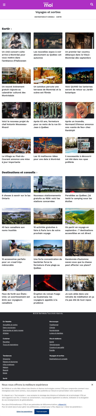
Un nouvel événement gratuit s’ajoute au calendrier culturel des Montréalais (14, 91)
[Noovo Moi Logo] (48, 5)
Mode (5, 373)
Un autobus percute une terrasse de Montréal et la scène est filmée (47, 89)
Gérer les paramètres (24, 411)
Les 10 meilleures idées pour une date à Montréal (47, 157)
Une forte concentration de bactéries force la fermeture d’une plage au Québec (48, 263)
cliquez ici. (62, 404)
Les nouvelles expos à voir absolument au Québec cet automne (47, 55)
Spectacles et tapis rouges (13, 330)
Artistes (6, 333)
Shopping (6, 359)
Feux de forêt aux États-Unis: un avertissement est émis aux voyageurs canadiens (16, 298)
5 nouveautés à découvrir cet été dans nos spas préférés (78, 159)
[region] (48, 398)
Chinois (52, 328)
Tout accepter (41, 411)
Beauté (5, 370)
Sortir (58, 17)
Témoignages (54, 345)
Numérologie (54, 330)
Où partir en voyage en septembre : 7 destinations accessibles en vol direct (79, 230)
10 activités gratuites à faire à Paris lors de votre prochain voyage (47, 230)
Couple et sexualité (56, 347)
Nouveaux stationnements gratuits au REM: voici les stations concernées (47, 198)
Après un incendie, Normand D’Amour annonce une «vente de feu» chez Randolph (79, 126)
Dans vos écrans (9, 328)
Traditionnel (53, 325)
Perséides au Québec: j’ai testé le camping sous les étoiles (78, 198)
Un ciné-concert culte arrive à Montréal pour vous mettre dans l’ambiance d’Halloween (14, 56)
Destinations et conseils (44, 17)
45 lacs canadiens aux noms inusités (13, 228)
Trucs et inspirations (10, 345)
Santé (51, 342)
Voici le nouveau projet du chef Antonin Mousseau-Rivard (15, 124)
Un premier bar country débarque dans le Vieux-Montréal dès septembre (78, 55)
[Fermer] (92, 384)
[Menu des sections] (4, 4)
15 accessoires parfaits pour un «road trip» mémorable (14, 262)
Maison (5, 367)
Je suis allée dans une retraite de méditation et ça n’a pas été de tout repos (79, 297)
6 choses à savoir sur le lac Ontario (16, 197)
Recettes (6, 342)
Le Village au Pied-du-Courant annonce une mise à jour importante (16, 159)
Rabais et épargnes (10, 362)
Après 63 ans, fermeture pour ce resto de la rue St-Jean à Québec (48, 124)
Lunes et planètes (56, 333)
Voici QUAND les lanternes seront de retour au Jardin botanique (79, 89)
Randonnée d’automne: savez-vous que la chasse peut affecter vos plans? (78, 262)
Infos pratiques (8, 364)
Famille (52, 350)
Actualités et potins (10, 325)
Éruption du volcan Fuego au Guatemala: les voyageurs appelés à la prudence (47, 298)
